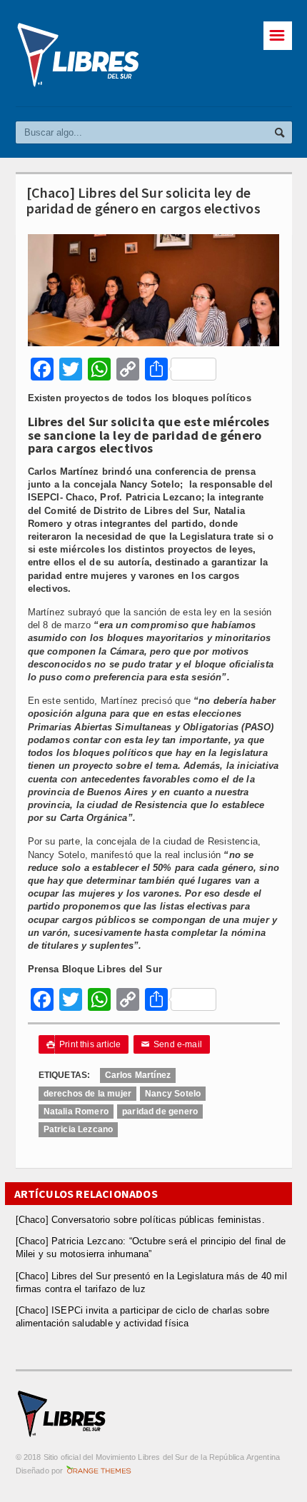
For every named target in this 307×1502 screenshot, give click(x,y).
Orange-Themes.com (99, 1470)
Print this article (83, 1044)
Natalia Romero (76, 1112)
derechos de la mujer (88, 1094)
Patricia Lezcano (79, 1129)
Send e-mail (172, 1044)
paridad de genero (160, 1112)
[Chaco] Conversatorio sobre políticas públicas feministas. (140, 1219)
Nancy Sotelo (173, 1094)
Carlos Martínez (138, 1075)
